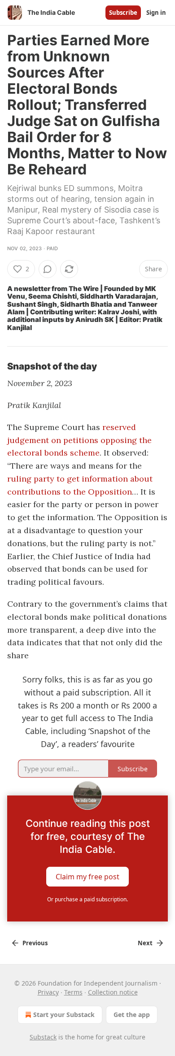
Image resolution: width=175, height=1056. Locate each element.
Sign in (156, 13)
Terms (73, 992)
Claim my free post (87, 877)
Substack (43, 1037)
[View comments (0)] (48, 269)
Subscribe (123, 13)
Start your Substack (64, 1014)
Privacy (48, 992)
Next (145, 943)
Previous (35, 943)
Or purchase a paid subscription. (87, 899)
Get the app (132, 1014)
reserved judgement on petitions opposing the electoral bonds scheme (79, 440)
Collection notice (113, 992)
